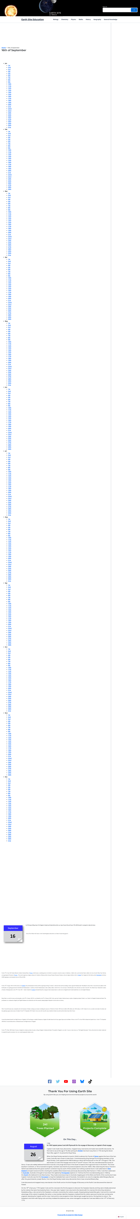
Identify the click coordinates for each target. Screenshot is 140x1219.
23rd (9, 111)
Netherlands (98, 975)
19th (9, 103)
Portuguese (65, 1173)
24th (9, 113)
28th (9, 121)
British (80, 1151)
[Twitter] (58, 1081)
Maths (81, 19)
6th (9, 76)
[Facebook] (50, 1081)
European (45, 1177)
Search (105, 7)
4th (9, 72)
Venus (96, 1156)
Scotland (33, 989)
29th (9, 123)
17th (9, 98)
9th (9, 82)
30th (9, 125)
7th (9, 78)
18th (9, 100)
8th (9, 80)
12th (9, 88)
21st (9, 107)
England (23, 985)
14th (9, 92)
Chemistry (64, 19)
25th (9, 115)
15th (9, 94)
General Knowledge (110, 19)
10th (9, 84)
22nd (10, 109)
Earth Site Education (32, 19)
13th (9, 90)
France (31, 973)
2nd (9, 67)
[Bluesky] (82, 1081)
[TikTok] (90, 1081)
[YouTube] (66, 1081)
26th (9, 117)
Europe (15, 975)
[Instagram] (74, 1081)
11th (9, 86)
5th (9, 74)
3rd (9, 70)
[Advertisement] (53, 36)
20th (9, 105)
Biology (55, 19)
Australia (26, 1173)
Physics (73, 19)
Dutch (26, 1175)
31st (9, 127)
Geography (97, 19)
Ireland (79, 975)
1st (9, 65)
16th (9, 96)
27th (9, 119)
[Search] (134, 10)
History (88, 19)
